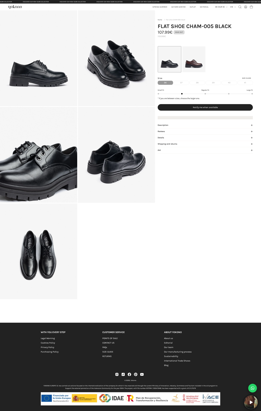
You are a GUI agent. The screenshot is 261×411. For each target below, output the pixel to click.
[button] (178, 7)
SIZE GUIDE (107, 351)
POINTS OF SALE (110, 338)
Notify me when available (205, 107)
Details (161, 138)
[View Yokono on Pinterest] (136, 374)
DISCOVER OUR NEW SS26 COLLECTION (36, 2)
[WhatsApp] (252, 388)
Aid (159, 150)
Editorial (168, 342)
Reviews (161, 131)
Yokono (133, 380)
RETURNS (107, 356)
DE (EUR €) (220, 7)
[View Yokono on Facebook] (129, 374)
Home (160, 20)
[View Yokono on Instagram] (117, 374)
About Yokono (173, 332)
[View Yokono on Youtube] (142, 374)
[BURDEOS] (193, 59)
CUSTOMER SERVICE (113, 332)
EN (231, 7)
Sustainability (171, 356)
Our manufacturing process (178, 351)
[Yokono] (16, 7)
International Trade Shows (177, 360)
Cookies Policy (48, 342)
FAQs (104, 347)
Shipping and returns (167, 144)
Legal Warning (48, 338)
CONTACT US (108, 342)
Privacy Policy (47, 347)
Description (163, 125)
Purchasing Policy (49, 351)
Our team (168, 347)
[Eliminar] (257, 394)
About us (168, 338)
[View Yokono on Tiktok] (123, 374)
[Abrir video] (250, 402)
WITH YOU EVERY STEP (53, 332)
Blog (166, 365)
